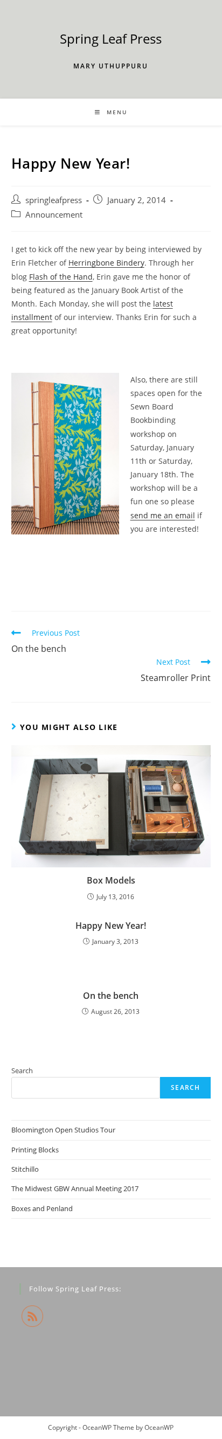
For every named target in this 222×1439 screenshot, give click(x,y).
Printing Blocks (35, 1150)
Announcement (53, 215)
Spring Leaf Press (111, 38)
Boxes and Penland (42, 1208)
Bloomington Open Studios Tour (63, 1130)
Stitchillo (25, 1169)
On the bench (110, 996)
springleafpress (53, 200)
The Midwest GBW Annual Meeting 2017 (74, 1188)
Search (22, 1070)
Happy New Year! (110, 925)
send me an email (162, 515)
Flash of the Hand (61, 277)
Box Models (111, 880)
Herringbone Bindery (106, 263)
